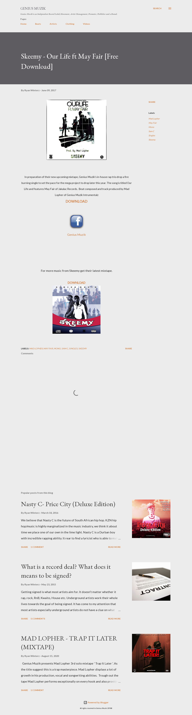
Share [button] (151, 102)
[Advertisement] (71, 454)
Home (23, 24)
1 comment (37, 547)
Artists (53, 24)
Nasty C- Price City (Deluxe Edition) (68, 504)
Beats (38, 24)
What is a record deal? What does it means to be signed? (66, 571)
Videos (86, 24)
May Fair (152, 123)
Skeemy (151, 139)
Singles (151, 135)
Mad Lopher (154, 118)
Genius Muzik (33, 8)
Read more (114, 547)
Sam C (151, 131)
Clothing (70, 24)
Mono (151, 127)
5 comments (38, 618)
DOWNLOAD (76, 201)
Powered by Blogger (97, 702)
